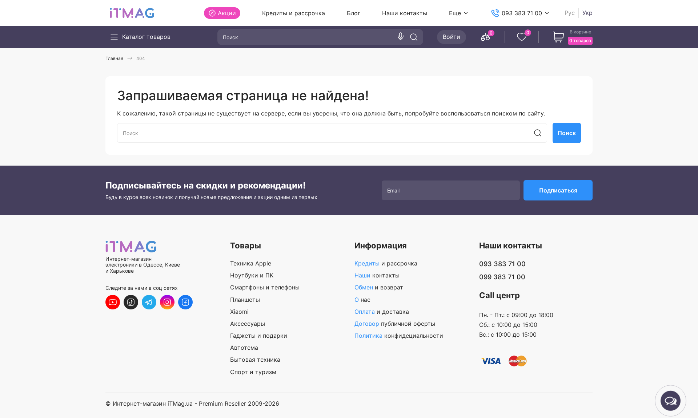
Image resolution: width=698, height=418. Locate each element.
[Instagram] (167, 302)
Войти (451, 36)
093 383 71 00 (522, 13)
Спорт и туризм (253, 372)
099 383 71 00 (502, 277)
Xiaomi (239, 311)
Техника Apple (250, 263)
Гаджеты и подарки (258, 335)
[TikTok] (131, 302)
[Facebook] (185, 302)
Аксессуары (247, 323)
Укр (587, 12)
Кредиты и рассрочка (293, 13)
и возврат (378, 287)
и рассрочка (385, 263)
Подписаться (558, 190)
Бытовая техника (255, 359)
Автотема (244, 347)
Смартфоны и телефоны (265, 287)
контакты (377, 275)
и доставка (381, 311)
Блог (353, 13)
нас (362, 299)
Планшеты (245, 299)
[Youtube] (112, 302)
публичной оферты (394, 323)
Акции (227, 13)
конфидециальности (398, 335)
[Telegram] (149, 302)
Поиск (567, 133)
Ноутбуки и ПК (251, 275)
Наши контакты (404, 13)
